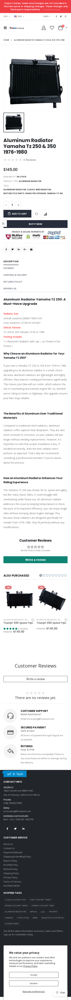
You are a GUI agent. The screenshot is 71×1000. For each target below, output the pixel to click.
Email (31, 249)
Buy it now (35, 224)
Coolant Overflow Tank (15, 899)
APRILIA (33, 911)
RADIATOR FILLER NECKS (52, 917)
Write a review (35, 679)
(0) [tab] (9, 288)
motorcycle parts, (14, 193)
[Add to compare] (45, 214)
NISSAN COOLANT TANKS (16, 905)
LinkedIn (19, 249)
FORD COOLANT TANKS (40, 899)
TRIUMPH (53, 911)
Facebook (6, 249)
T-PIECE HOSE (23, 917)
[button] (40, 575)
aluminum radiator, (15, 189)
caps (43, 911)
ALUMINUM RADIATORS (15, 911)
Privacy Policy (30, 966)
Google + (25, 249)
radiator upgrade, (36, 193)
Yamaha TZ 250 (55, 193)
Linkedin (23, 828)
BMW (35, 917)
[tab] (10, 261)
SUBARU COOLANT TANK (42, 905)
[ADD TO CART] (29, 590)
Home (6, 40)
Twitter (12, 249)
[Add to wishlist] (36, 214)
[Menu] (5, 27)
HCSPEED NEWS (12, 923)
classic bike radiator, (39, 189)
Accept (33, 974)
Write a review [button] (35, 560)
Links (46, 16)
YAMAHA (9, 917)
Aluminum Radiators (13, 620)
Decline (34, 983)
